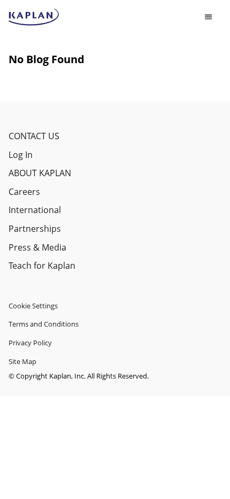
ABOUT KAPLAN (40, 173)
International (35, 210)
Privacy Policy (30, 342)
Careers (24, 192)
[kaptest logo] (34, 17)
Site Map (22, 361)
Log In (21, 155)
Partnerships (35, 229)
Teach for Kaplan (42, 265)
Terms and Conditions (44, 324)
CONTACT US (34, 136)
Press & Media (37, 247)
